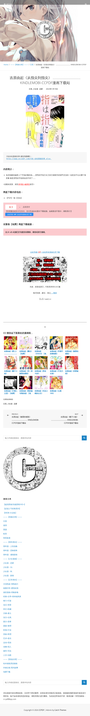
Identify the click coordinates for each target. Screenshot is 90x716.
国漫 (5, 529)
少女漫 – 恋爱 (8, 563)
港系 (5, 525)
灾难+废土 (7, 613)
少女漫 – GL (8, 567)
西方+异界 (7, 621)
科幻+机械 (7, 609)
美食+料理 (7, 634)
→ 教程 (54, 293)
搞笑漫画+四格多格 (10, 592)
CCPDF (41, 710)
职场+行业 (7, 630)
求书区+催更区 (24, 184)
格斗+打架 (7, 600)
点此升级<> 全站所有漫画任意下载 (45, 252)
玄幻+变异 (7, 605)
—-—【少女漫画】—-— (12, 559)
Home (6, 64)
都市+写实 (7, 651)
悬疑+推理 (7, 626)
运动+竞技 (7, 642)
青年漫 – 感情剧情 (10, 554)
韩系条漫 (6, 538)
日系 (31, 64)
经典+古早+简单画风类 (12, 596)
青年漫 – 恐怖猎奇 (10, 550)
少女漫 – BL (7, 571)
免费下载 (6, 672)
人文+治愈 (7, 655)
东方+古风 (7, 617)
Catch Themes (60, 710)
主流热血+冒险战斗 (10, 584)
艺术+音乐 (7, 638)
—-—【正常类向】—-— (12, 580)
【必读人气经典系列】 (12, 508)
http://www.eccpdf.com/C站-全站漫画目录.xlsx (29, 159)
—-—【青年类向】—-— (12, 542)
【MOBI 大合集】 (10, 513)
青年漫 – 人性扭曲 (10, 546)
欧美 (5, 533)
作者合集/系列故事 (10, 667)
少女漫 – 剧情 (8, 575)
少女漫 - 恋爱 (38, 89)
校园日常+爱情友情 (10, 588)
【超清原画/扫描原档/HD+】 (14, 504)
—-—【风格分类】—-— (19, 64)
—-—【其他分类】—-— (12, 659)
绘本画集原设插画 (10, 663)
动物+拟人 (7, 647)
